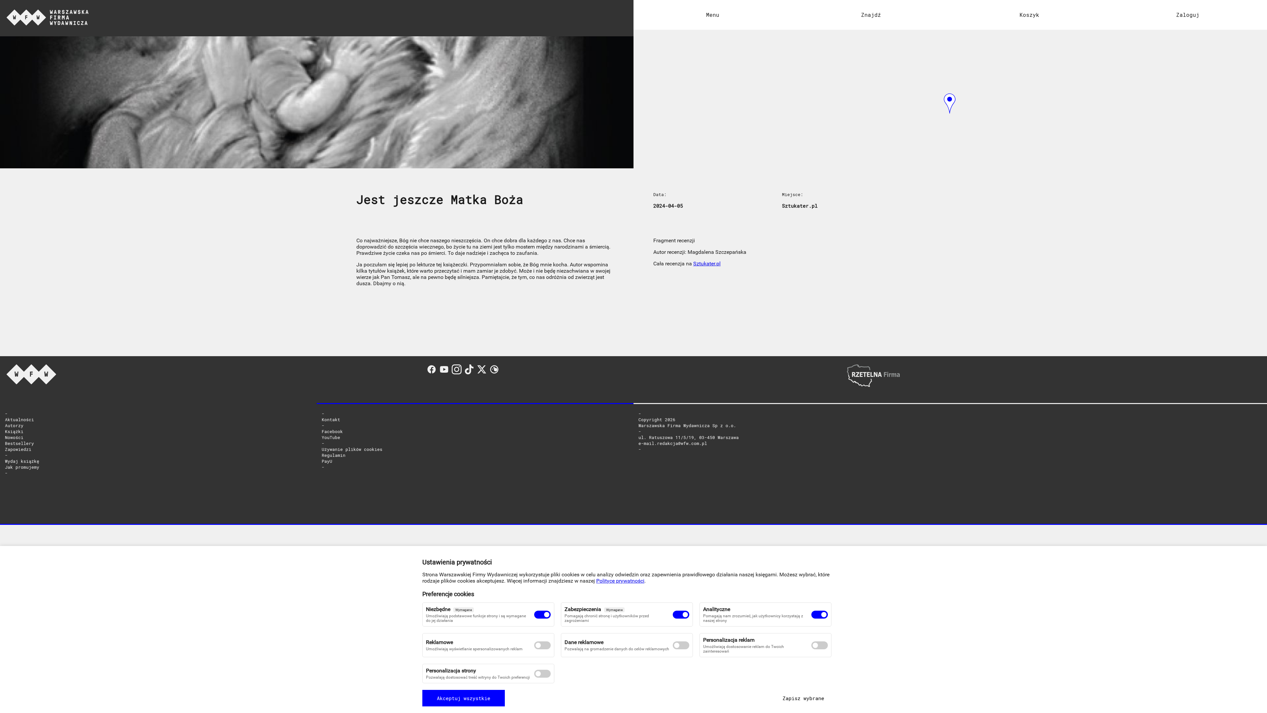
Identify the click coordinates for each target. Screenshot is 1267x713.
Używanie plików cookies (352, 449)
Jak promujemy (22, 467)
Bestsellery (19, 443)
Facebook (332, 431)
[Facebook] (433, 373)
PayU (327, 461)
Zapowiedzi (18, 449)
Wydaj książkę (22, 461)
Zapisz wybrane (803, 698)
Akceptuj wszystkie (463, 698)
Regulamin (333, 455)
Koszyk (1029, 14)
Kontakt (331, 420)
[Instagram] (458, 373)
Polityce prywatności (620, 581)
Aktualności (19, 420)
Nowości (14, 437)
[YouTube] (445, 373)
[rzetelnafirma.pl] (873, 385)
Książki (14, 431)
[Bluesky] (494, 373)
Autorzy (14, 425)
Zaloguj (1187, 14)
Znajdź (871, 14)
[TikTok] (470, 373)
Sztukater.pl (707, 263)
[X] (483, 373)
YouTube (331, 437)
